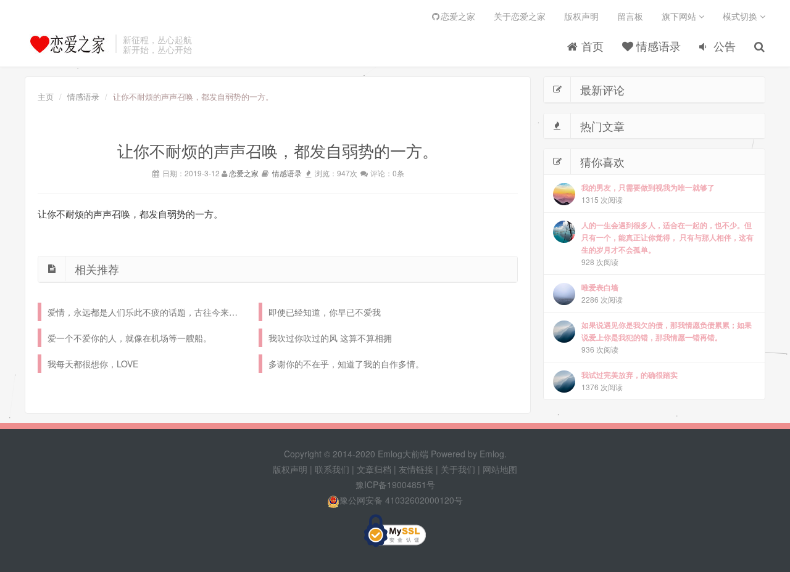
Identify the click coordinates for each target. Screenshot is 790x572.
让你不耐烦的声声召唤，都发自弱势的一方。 (130, 214)
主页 (46, 96)
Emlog (492, 453)
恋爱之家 (458, 16)
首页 (591, 46)
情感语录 (657, 46)
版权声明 (581, 16)
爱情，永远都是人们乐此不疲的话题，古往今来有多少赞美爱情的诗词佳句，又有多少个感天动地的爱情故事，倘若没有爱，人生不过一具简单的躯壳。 (147, 312)
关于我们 (458, 469)
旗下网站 (680, 16)
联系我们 (332, 469)
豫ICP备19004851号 (395, 484)
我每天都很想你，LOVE (93, 364)
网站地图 (500, 469)
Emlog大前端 (403, 453)
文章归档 (374, 469)
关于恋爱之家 (520, 16)
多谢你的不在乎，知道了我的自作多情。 (346, 364)
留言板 (630, 16)
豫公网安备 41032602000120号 (401, 500)
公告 (723, 46)
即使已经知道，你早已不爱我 (324, 312)
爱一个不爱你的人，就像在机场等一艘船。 (130, 338)
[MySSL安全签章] (395, 530)
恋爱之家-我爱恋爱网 (67, 44)
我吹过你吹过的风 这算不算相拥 (330, 338)
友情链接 (416, 469)
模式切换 (741, 16)
